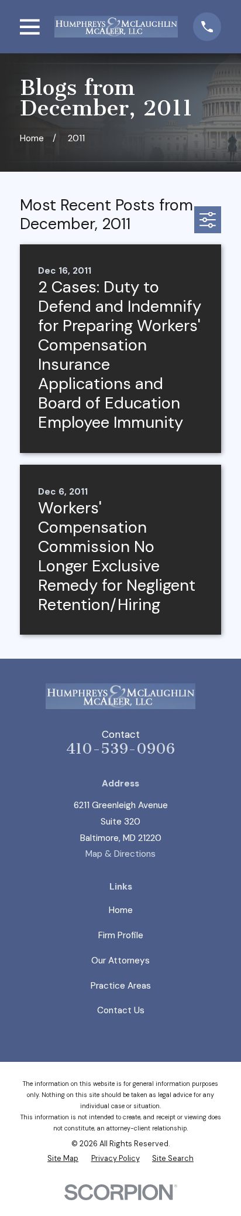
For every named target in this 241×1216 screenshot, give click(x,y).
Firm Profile (120, 935)
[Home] (116, 27)
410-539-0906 (120, 748)
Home (121, 910)
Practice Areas (121, 986)
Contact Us (120, 1010)
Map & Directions (120, 854)
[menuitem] (62, 1158)
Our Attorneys (120, 960)
